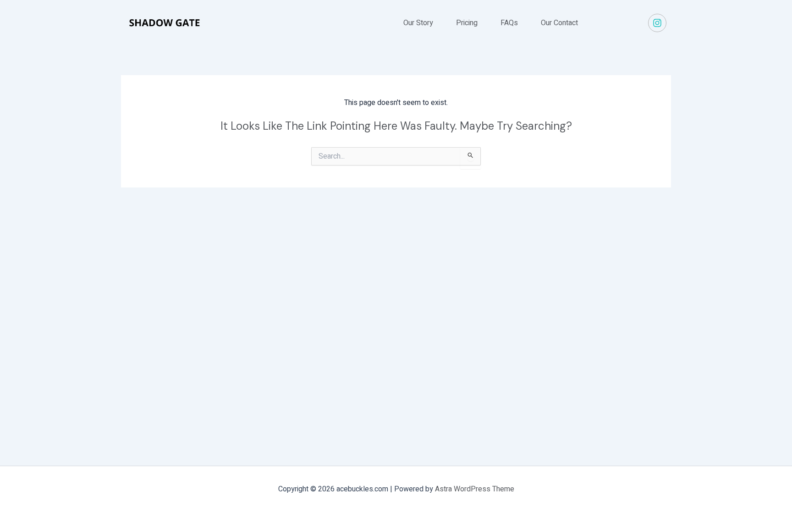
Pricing (467, 22)
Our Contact (559, 22)
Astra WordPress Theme (474, 489)
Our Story (418, 22)
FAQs (509, 22)
